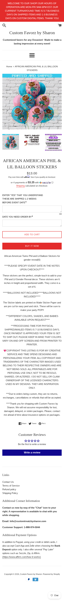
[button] (32, 182)
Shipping (20, 185)
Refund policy (9, 489)
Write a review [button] (32, 452)
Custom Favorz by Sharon (32, 32)
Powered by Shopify (51, 574)
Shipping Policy (10, 493)
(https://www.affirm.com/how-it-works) (21, 557)
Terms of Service (11, 485)
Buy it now (32, 246)
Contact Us (8, 482)
